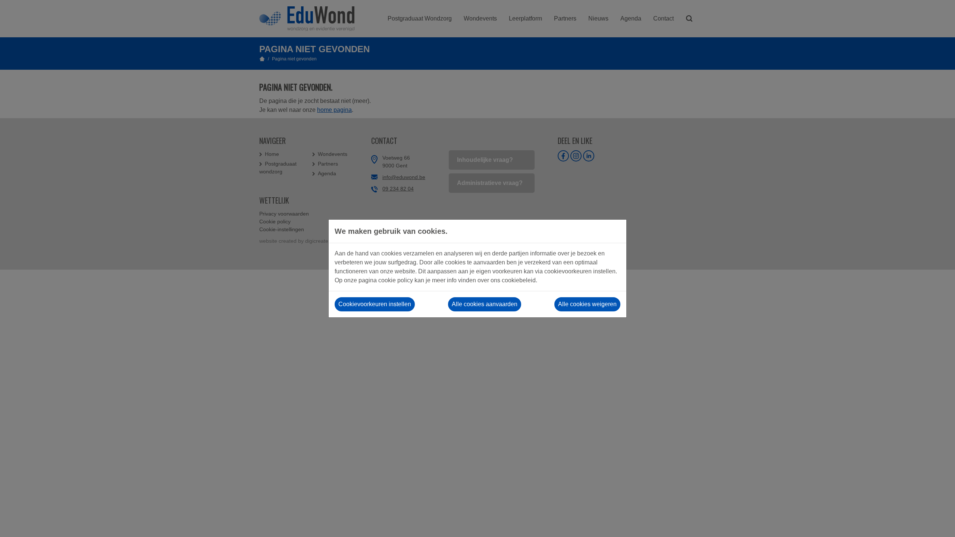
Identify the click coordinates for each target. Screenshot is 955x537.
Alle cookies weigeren (587, 304)
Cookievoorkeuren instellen (374, 304)
